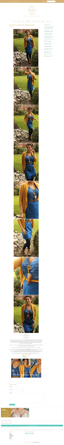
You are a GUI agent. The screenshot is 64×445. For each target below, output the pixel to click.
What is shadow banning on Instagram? (48, 51)
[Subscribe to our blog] (33, 434)
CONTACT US (38, 21)
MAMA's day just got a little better (49, 48)
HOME (15, 21)
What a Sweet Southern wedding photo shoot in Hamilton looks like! (49, 36)
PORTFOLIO (11, 436)
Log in (11, 1)
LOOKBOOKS (28, 21)
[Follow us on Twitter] (27, 434)
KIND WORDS (11, 435)
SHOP (19, 21)
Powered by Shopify (36, 442)
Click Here (26, 379)
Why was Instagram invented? (48, 45)
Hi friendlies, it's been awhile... (48, 33)
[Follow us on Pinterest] (29, 434)
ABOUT (23, 21)
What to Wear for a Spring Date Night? (48, 55)
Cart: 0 (45, 1)
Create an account (15, 1)
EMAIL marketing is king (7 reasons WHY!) (49, 40)
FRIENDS (10, 434)
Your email (10, 389)
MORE (48, 21)
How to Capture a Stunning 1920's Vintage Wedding (49, 30)
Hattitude (36, 347)
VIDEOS (10, 438)
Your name (10, 386)
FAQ (10, 433)
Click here (38, 353)
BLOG (33, 21)
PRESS (10, 437)
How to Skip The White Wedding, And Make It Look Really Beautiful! (49, 27)
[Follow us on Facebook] (25, 434)
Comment (10, 392)
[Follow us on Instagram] (31, 434)
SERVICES (43, 21)
